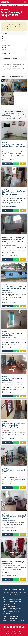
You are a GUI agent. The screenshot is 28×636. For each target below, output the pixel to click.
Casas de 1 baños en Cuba (10, 618)
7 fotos (13, 392)
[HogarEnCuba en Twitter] (14, 627)
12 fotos (14, 255)
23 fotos (13, 347)
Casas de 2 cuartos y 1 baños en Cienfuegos (12, 603)
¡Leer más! (7, 164)
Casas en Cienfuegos (9, 598)
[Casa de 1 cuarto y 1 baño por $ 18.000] (14, 456)
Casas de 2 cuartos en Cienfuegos (12, 599)
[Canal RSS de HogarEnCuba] (17, 627)
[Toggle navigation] (25, 2)
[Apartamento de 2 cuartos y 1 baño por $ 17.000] (14, 548)
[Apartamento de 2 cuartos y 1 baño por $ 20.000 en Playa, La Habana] (14, 130)
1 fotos (13, 302)
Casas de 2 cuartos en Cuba (11, 616)
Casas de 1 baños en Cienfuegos (12, 601)
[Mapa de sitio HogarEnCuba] (23, 627)
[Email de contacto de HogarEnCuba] (5, 627)
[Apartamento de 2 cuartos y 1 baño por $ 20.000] (14, 319)
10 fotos (14, 530)
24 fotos (14, 160)
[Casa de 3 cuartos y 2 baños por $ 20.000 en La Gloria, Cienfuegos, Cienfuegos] (14, 409)
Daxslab (20, 633)
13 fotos (13, 206)
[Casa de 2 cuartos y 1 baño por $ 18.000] (7, 85)
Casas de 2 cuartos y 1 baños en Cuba (13, 620)
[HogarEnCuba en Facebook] (11, 627)
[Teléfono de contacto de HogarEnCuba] (8, 627)
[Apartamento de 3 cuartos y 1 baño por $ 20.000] (14, 364)
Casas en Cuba (7, 615)
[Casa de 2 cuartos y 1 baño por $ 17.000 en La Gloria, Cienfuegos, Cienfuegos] (14, 501)
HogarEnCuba (5, 2)
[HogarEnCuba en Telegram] (20, 627)
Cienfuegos (7, 5)
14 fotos (13, 439)
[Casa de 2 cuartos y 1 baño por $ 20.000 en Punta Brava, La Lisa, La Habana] (14, 272)
